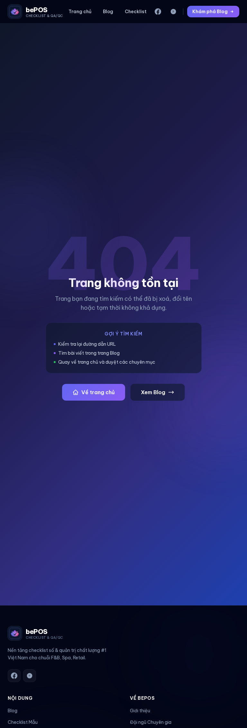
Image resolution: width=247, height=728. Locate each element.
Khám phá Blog (210, 11)
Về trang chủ (98, 392)
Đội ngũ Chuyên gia (150, 722)
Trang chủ (80, 11)
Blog (108, 11)
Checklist (136, 11)
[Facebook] (158, 11)
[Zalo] (173, 11)
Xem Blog (153, 392)
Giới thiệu (140, 711)
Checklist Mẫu (23, 722)
